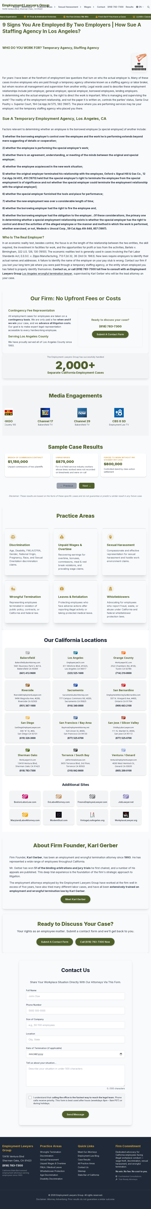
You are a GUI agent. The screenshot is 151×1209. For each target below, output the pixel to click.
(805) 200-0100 (123, 770)
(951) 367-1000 (27, 705)
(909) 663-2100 (123, 705)
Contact (101, 7)
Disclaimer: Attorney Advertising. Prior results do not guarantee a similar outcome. (75, 1199)
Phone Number (33, 1005)
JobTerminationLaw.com (75, 760)
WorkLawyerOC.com (123, 662)
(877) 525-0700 (75, 738)
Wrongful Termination (50, 1152)
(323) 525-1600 (75, 673)
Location (30, 1033)
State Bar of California (88, 1175)
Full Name (31, 990)
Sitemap (82, 1171)
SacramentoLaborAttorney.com (75, 695)
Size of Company (35, 1019)
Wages (87, 7)
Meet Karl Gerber (75, 899)
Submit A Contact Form (110, 334)
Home (16, 7)
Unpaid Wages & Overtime (53, 1163)
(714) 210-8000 (123, 673)
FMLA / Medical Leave (51, 1167)
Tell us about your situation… (41, 1063)
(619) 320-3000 (27, 738)
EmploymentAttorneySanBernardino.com (123, 695)
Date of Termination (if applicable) (44, 1048)
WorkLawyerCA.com (27, 760)
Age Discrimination (49, 1175)
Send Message (75, 1114)
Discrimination (46, 1156)
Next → (87, 485)
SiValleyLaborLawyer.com (123, 727)
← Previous (66, 485)
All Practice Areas (86, 1163)
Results (129, 7)
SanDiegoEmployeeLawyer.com (27, 727)
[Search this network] (148, 7)
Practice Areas (44, 7)
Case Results (84, 1159)
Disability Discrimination (51, 1178)
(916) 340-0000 (75, 705)
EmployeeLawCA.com (75, 662)
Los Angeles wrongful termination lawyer (47, 273)
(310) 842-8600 (75, 770)
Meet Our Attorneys (87, 1152)
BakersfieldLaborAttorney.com (27, 662)
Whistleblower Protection (52, 1171)
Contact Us (83, 1167)
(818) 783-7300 (115, 7)
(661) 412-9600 (27, 673)
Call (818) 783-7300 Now (95, 941)
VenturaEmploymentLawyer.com (123, 760)
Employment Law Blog (88, 1156)
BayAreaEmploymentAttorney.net (75, 727)
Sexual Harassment (68, 7)
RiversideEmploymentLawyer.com (27, 695)
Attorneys (27, 7)
